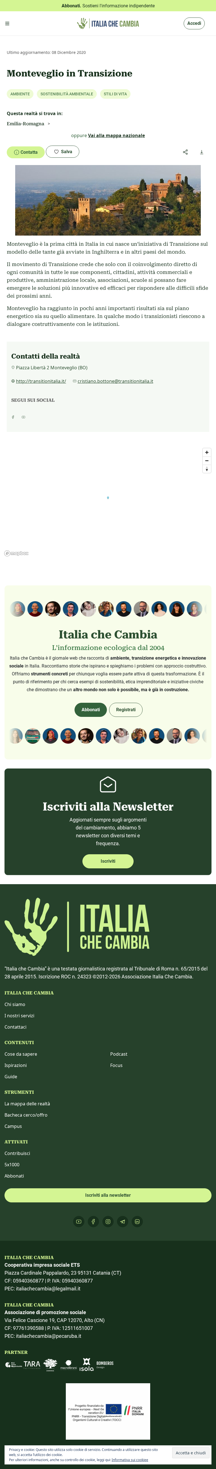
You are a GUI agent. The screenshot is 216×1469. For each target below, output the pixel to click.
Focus (116, 1065)
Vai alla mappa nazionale (116, 135)
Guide (10, 1076)
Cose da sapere (20, 1054)
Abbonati (91, 709)
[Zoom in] (207, 452)
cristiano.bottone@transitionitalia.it (115, 381)
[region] (108, 501)
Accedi (194, 23)
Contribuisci (17, 1153)
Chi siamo (14, 1004)
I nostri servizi (19, 1016)
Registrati (126, 709)
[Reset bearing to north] (207, 469)
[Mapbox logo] (16, 553)
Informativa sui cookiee (130, 1459)
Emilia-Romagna (25, 123)
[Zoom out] (207, 460)
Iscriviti (108, 861)
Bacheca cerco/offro (26, 1115)
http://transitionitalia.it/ (41, 381)
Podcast (118, 1054)
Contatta (29, 152)
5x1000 (11, 1164)
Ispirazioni (15, 1065)
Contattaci (15, 1027)
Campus (13, 1126)
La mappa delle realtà (27, 1104)
